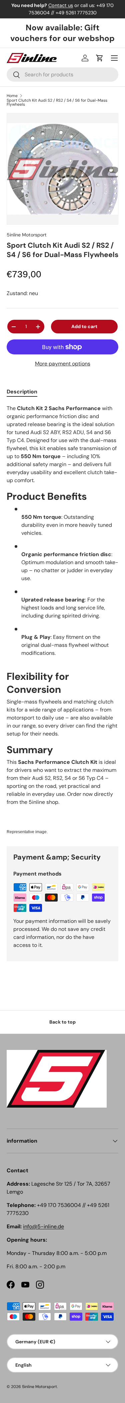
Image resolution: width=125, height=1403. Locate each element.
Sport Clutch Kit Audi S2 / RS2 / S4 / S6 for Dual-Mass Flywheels (57, 102)
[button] (99, 58)
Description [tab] (22, 391)
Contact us (60, 5)
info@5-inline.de (43, 1226)
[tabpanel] (62, 620)
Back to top (62, 1022)
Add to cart (84, 326)
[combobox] (62, 74)
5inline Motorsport (27, 235)
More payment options (62, 363)
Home (12, 96)
